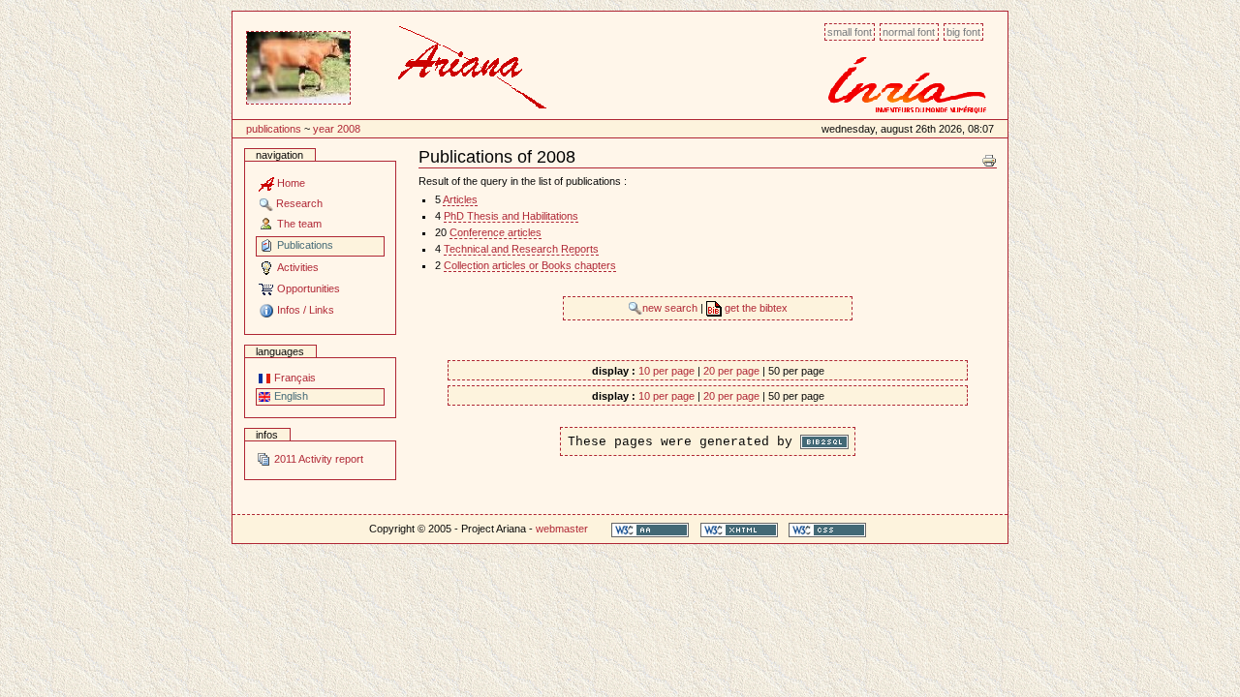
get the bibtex (755, 308)
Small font (849, 32)
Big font (963, 32)
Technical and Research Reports (521, 249)
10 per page (666, 371)
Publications (273, 129)
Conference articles (496, 232)
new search (671, 308)
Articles (460, 199)
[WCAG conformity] (650, 529)
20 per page (731, 371)
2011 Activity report (317, 459)
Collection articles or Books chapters (530, 265)
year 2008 (336, 129)
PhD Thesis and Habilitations (511, 216)
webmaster (562, 528)
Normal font (909, 32)
